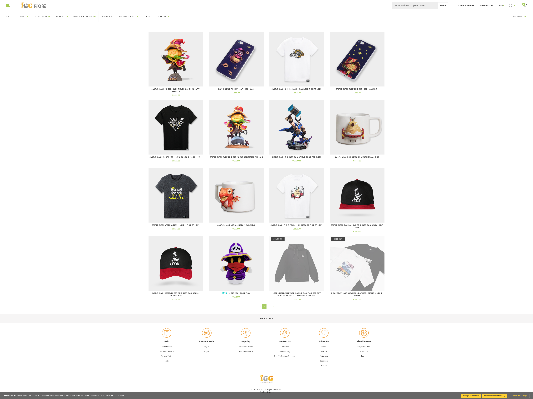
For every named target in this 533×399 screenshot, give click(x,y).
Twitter (324, 366)
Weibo (323, 347)
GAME (21, 17)
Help (167, 361)
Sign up (470, 5)
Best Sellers (517, 17)
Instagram (324, 356)
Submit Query (284, 351)
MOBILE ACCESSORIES (83, 17)
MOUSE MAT (107, 17)
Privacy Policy (167, 356)
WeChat (324, 351)
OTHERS (162, 17)
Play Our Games (363, 347)
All (7, 17)
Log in (461, 5)
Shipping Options (246, 347)
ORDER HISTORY (486, 5)
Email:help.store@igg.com (284, 356)
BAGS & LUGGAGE (127, 17)
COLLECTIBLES (40, 17)
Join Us (364, 356)
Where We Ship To (245, 351)
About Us (364, 351)
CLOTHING (60, 17)
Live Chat (285, 347)
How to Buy (167, 347)
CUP (148, 17)
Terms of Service (167, 351)
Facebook (324, 361)
